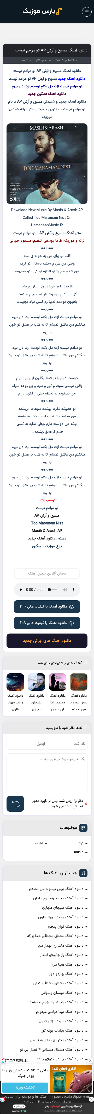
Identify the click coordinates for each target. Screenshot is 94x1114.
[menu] (87, 12)
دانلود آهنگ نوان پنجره (66, 927)
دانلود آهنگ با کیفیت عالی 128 (43, 623)
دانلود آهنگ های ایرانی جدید (47, 641)
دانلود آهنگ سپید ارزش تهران (61, 1021)
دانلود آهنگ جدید (41, 538)
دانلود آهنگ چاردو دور (66, 974)
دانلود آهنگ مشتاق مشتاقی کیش (58, 983)
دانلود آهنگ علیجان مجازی (63, 908)
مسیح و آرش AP (47, 515)
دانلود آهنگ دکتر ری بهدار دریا (61, 945)
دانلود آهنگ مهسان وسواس (62, 993)
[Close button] (90, 1060)
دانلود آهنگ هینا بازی (67, 964)
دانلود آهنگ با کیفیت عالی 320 (43, 606)
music (79, 852)
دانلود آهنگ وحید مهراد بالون (61, 917)
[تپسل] (2, 1099)
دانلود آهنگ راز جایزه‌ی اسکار (62, 955)
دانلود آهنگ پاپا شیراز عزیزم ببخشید (57, 1002)
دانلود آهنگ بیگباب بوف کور (62, 1030)
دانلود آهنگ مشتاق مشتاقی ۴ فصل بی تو (52, 1049)
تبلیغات (38, 843)
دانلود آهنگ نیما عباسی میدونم (60, 1012)
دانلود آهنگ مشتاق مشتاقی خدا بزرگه (55, 936)
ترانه (81, 843)
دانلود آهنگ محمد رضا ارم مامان (58, 898)
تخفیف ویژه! (25, 1088)
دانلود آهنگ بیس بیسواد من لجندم (56, 889)
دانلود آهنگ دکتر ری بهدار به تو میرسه (55, 1040)
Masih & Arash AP (47, 531)
